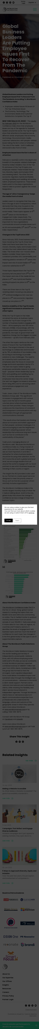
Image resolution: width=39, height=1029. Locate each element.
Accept (8, 520)
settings (31, 513)
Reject (17, 520)
